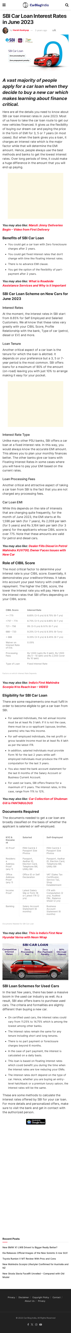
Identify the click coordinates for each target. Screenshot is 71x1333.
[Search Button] (67, 5)
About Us (30, 1301)
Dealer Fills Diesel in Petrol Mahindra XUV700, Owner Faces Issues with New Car (34, 550)
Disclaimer (23, 1297)
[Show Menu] (4, 5)
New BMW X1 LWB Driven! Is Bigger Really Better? (29, 1247)
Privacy (11, 1297)
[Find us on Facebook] (28, 1324)
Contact (57, 1297)
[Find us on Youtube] (40, 1324)
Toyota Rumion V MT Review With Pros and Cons (29, 1258)
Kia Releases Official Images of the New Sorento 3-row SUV (35, 1253)
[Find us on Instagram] (36, 1324)
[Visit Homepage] (35, 5)
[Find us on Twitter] (32, 1324)
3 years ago (41, 30)
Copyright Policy (40, 1297)
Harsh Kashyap (21, 30)
